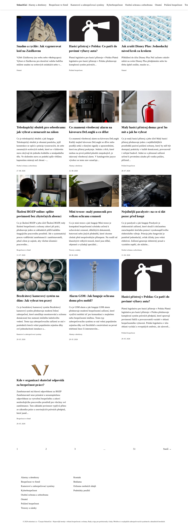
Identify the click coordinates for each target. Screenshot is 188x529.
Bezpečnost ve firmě (58, 5)
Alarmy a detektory (37, 5)
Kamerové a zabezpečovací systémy (87, 5)
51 (134, 449)
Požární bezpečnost (173, 5)
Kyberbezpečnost (115, 5)
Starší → (167, 449)
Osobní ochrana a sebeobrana (138, 5)
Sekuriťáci (22, 5)
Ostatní (158, 5)
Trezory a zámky (75, 250)
